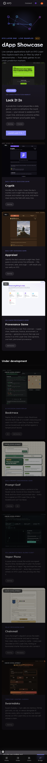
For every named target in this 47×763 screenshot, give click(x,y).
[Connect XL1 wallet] (35, 3)
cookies (16, 754)
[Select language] (3, 752)
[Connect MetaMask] (41, 3)
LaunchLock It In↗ (16, 133)
